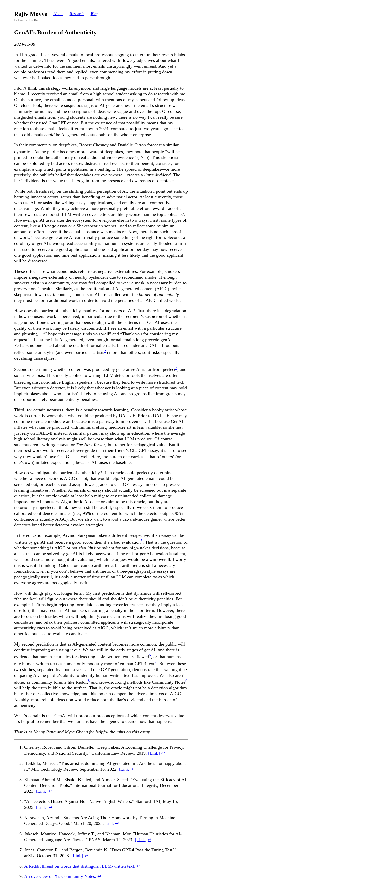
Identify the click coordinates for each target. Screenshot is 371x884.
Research (77, 14)
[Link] (154, 753)
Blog (94, 14)
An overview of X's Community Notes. (60, 876)
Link (109, 823)
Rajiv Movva (31, 14)
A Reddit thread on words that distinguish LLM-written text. (79, 866)
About (58, 14)
